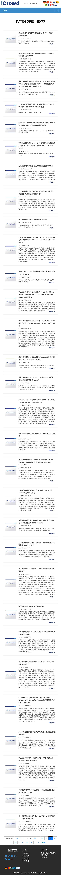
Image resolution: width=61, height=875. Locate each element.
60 (31, 842)
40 (23, 842)
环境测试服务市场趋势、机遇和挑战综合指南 (33, 219)
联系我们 (44, 857)
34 (15, 842)
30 (42, 838)
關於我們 (26, 853)
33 (54, 838)
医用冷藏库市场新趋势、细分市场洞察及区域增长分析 (36, 166)
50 (27, 842)
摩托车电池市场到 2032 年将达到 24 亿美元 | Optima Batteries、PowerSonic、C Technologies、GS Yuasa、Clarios (36, 462)
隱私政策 (26, 856)
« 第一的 (18, 838)
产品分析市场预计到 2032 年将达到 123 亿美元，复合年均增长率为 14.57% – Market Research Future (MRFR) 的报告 (37, 239)
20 (35, 838)
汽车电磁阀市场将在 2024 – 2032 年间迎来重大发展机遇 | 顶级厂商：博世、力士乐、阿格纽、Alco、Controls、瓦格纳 (37, 145)
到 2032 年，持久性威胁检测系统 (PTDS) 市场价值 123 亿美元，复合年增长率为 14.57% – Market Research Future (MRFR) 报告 (36, 294)
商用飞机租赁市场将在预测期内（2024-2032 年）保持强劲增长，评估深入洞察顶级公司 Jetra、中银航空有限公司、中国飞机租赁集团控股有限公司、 (37, 84)
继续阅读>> (52, 44)
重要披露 (26, 861)
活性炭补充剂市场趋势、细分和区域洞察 (31, 606)
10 (30, 838)
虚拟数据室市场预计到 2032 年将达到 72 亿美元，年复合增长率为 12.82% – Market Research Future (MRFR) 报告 (37, 323)
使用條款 (26, 858)
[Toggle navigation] (56, 10)
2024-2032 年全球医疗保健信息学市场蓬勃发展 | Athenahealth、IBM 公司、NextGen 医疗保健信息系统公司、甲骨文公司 (36, 700)
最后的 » (43, 842)
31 (46, 838)
